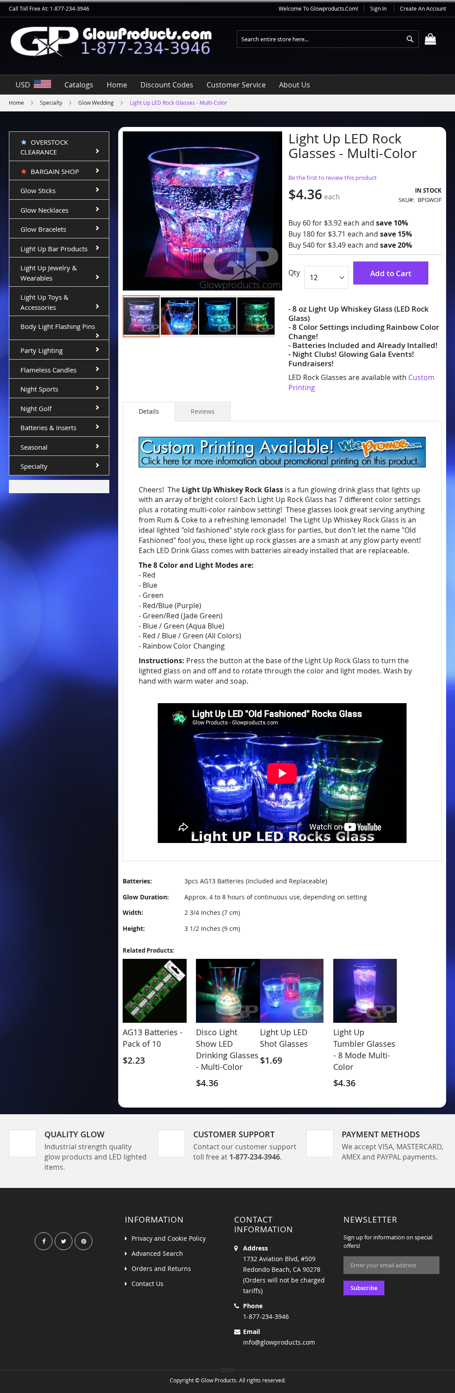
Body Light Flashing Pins (57, 326)
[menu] (227, 85)
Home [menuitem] (117, 85)
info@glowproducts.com (279, 1342)
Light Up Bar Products (54, 248)
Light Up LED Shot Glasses (284, 1038)
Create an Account (423, 8)
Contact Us (148, 1283)
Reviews (203, 411)
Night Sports (39, 388)
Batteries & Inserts (48, 427)
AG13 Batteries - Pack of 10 (153, 1038)
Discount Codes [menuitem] (166, 85)
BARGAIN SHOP (53, 171)
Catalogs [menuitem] (78, 85)
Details (149, 411)
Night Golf (36, 408)
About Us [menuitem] (294, 85)
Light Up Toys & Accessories (44, 302)
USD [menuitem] (25, 85)
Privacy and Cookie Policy (169, 1238)
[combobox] (328, 39)
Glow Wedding (96, 102)
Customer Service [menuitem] (236, 85)
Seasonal (34, 447)
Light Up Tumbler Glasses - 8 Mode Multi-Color (364, 1049)
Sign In (378, 8)
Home (16, 102)
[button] (180, 316)
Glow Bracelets (43, 229)
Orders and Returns (161, 1268)
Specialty (51, 102)
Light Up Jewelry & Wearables (48, 272)
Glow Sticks (38, 190)
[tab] (149, 411)
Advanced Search (157, 1253)
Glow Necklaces (44, 210)
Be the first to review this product (332, 178)
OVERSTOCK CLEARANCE (44, 147)
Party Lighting (41, 350)
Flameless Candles (48, 369)
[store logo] (118, 41)
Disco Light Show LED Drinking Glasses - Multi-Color (227, 1049)
